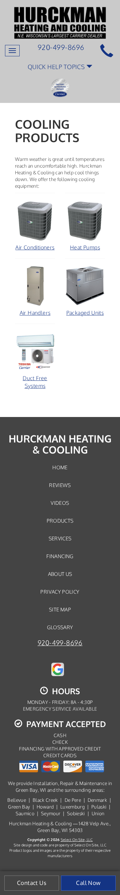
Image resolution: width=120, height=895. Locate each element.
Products (60, 521)
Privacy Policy (59, 592)
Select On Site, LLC (77, 839)
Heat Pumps (85, 247)
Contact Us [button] (31, 882)
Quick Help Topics (57, 66)
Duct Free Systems (35, 382)
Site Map (60, 609)
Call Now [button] (88, 882)
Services (60, 538)
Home (59, 467)
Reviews (60, 485)
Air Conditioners (34, 247)
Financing (59, 556)
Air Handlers (35, 312)
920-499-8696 (60, 643)
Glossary (60, 627)
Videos (60, 503)
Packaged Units (85, 312)
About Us (60, 574)
